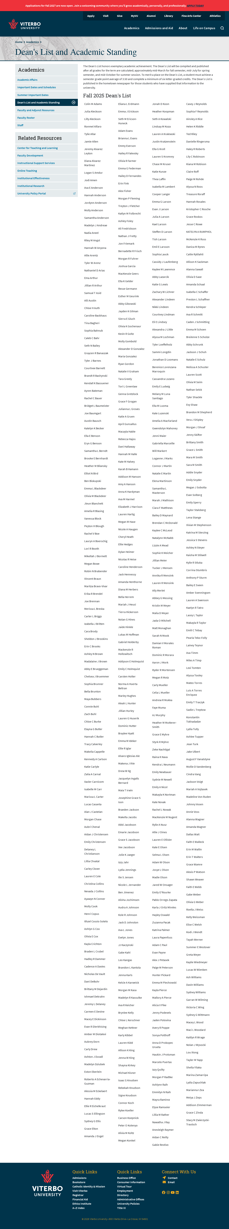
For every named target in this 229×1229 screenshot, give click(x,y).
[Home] (25, 23)
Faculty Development (30, 155)
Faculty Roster (26, 117)
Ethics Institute (81, 1203)
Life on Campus (204, 28)
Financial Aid (80, 1199)
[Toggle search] (222, 28)
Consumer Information (131, 1182)
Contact (172, 1178)
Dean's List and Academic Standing (38, 102)
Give (119, 16)
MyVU (134, 16)
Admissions (79, 1178)
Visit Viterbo (79, 1190)
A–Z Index (78, 1208)
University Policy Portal (31, 193)
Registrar (78, 1195)
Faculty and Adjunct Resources (35, 110)
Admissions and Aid (159, 28)
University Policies (128, 1203)
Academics (131, 28)
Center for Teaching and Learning (37, 148)
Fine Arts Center (191, 16)
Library (168, 16)
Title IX (121, 1208)
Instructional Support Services (36, 163)
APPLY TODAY (195, 5)
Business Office (126, 1178)
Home (19, 42)
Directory (123, 1195)
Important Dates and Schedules (36, 87)
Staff (20, 125)
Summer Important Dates (32, 95)
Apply (90, 16)
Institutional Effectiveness (33, 178)
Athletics (215, 16)
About (183, 28)
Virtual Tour (124, 1186)
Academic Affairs (27, 79)
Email (171, 1182)
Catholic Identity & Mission (88, 1186)
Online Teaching (27, 170)
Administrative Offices (130, 1199)
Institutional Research (30, 186)
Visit (105, 16)
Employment (125, 1190)
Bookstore (78, 1182)
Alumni (151, 16)
